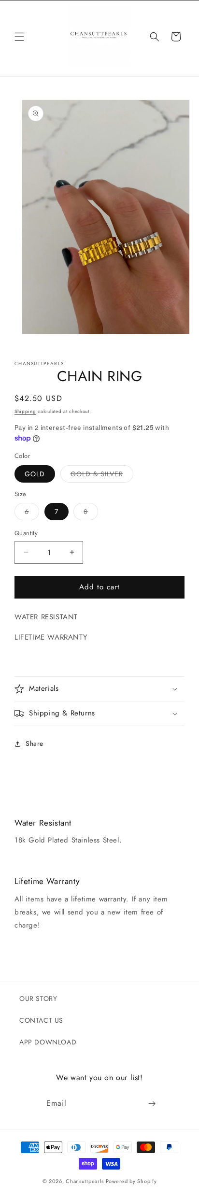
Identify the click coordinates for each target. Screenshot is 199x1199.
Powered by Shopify (131, 1181)
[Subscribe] (152, 1103)
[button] (19, 36)
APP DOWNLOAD (47, 1042)
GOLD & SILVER (102, 476)
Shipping (25, 411)
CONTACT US (41, 1020)
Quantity (26, 533)
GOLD (35, 474)
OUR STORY (38, 998)
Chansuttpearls (85, 1181)
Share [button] (34, 743)
